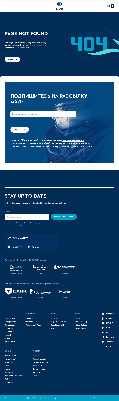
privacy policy (56, 398)
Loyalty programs (40, 362)
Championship (31, 314)
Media (77, 314)
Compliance (10, 325)
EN (108, 6)
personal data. (30, 225)
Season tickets (39, 359)
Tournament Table (33, 325)
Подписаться (20, 129)
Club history (10, 318)
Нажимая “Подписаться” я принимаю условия (36, 140)
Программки (80, 328)
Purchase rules (39, 366)
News (77, 318)
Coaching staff (57, 325)
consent (7, 225)
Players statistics (58, 322)
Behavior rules (39, 369)
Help (35, 376)
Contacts (9, 328)
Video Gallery (81, 325)
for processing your (17, 225)
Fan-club (8, 332)
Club (7, 314)
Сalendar (29, 318)
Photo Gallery (81, 322)
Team (53, 314)
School (8, 351)
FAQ (6, 379)
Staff (53, 328)
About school (10, 356)
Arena (7, 338)
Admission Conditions (14, 376)
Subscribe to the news (64, 216)
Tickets (36, 351)
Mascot (8, 335)
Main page (12, 59)
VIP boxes (37, 372)
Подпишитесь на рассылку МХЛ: (48, 99)
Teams (7, 366)
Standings (9, 372)
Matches (29, 322)
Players (54, 318)
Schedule (9, 362)
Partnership (10, 342)
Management (10, 322)
